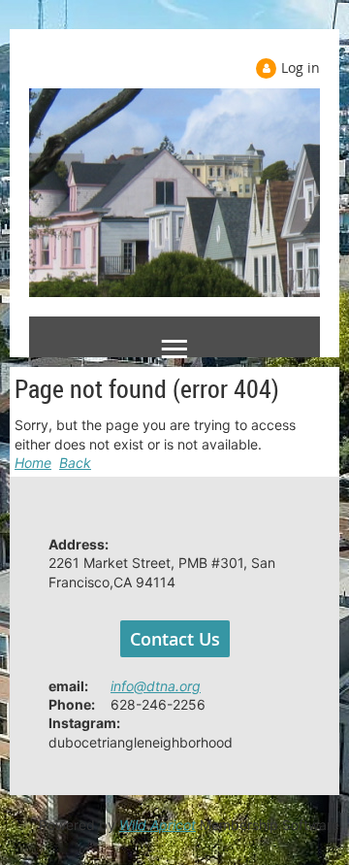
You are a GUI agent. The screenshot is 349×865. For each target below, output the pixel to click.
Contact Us (175, 638)
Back (75, 462)
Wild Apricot (157, 824)
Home (33, 462)
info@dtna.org (156, 686)
